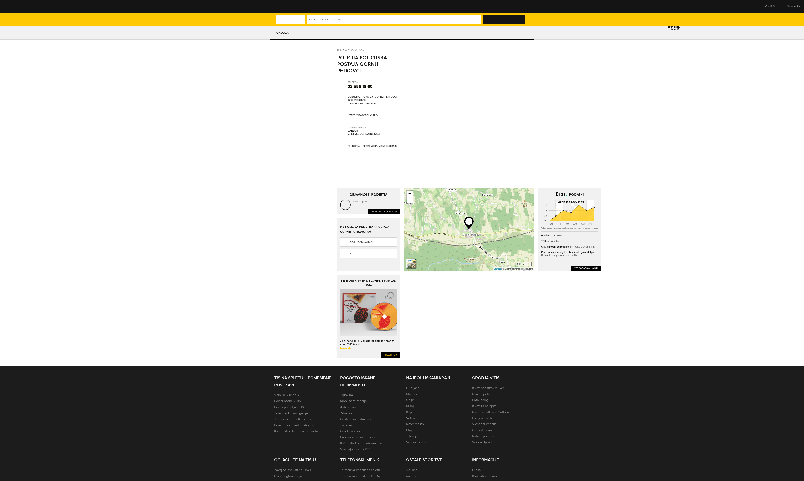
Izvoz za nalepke (484, 406)
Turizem (346, 425)
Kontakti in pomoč (485, 476)
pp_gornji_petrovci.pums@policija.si (372, 146)
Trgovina (346, 394)
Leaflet (497, 269)
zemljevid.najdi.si (361, 242)
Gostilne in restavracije (357, 419)
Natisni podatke (483, 436)
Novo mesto (415, 424)
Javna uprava (355, 49)
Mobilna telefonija (353, 401)
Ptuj (409, 430)
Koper (410, 412)
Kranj (410, 406)
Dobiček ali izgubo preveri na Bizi (559, 255)
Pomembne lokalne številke (294, 425)
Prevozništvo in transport (358, 437)
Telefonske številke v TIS (292, 419)
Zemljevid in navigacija (291, 413)
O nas (476, 470)
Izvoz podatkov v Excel (489, 388)
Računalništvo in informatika (361, 443)
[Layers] (411, 263)
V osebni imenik (484, 424)
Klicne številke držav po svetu (296, 431)
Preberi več (390, 354)
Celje (410, 400)
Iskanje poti (480, 394)
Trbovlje (412, 436)
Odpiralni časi (482, 430)
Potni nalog (480, 400)
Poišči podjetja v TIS (289, 407)
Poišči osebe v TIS (287, 401)
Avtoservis (348, 407)
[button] (281, 6)
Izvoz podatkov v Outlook (490, 412)
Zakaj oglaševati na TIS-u (292, 470)
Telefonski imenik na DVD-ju (361, 476)
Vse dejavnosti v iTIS (355, 449)
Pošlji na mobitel (484, 418)
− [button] (409, 200)
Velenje (411, 418)
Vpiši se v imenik (286, 394)
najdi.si (411, 476)
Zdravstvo (347, 413)
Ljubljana (412, 388)
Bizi (352, 253)
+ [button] (409, 193)
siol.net (411, 470)
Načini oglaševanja (288, 476)
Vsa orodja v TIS (483, 442)
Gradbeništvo (350, 431)
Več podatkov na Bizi (586, 268)
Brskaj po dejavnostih (384, 211)
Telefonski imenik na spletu (360, 470)
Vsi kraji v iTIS (416, 442)
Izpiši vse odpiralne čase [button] (364, 134)
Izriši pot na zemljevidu (363, 103)
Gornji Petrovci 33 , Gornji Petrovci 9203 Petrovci (372, 98)
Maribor (411, 394)
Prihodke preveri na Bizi (583, 246)
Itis (339, 49)
